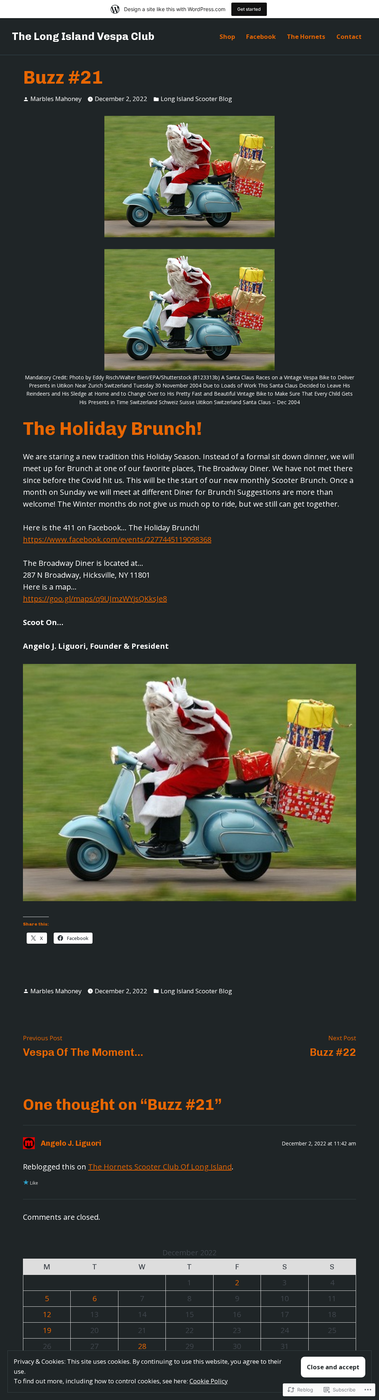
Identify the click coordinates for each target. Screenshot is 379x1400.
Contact (349, 36)
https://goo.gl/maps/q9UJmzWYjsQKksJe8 (95, 599)
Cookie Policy (209, 1381)
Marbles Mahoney (55, 98)
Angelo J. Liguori (71, 1143)
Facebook (261, 36)
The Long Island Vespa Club (83, 36)
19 (47, 1330)
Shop (227, 36)
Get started (249, 9)
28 (142, 1346)
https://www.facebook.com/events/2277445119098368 (117, 539)
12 (47, 1314)
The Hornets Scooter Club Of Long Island (160, 1167)
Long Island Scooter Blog (196, 98)
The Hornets (306, 36)
